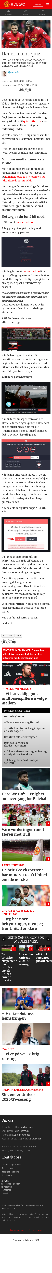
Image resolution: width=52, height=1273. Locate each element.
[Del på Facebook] (21, 90)
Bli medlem (8, 14)
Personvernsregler (17, 1230)
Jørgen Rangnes (22, 1135)
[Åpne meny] (47, 4)
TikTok (5, 1193)
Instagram (8, 1187)
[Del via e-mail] (30, 90)
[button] (4, 939)
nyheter (7, 636)
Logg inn (37, 4)
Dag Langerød (26, 1127)
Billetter (25, 14)
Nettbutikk (42, 14)
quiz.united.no (32, 121)
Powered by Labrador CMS (26, 1240)
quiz (18, 636)
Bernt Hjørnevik (21, 1131)
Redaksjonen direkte (10, 1172)
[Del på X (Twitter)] (26, 90)
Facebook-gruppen (12, 1184)
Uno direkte (7, 1175)
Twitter (6, 1181)
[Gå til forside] (14, 4)
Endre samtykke (35, 1230)
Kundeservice (7, 1168)
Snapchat (7, 1190)
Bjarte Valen (36, 1139)
